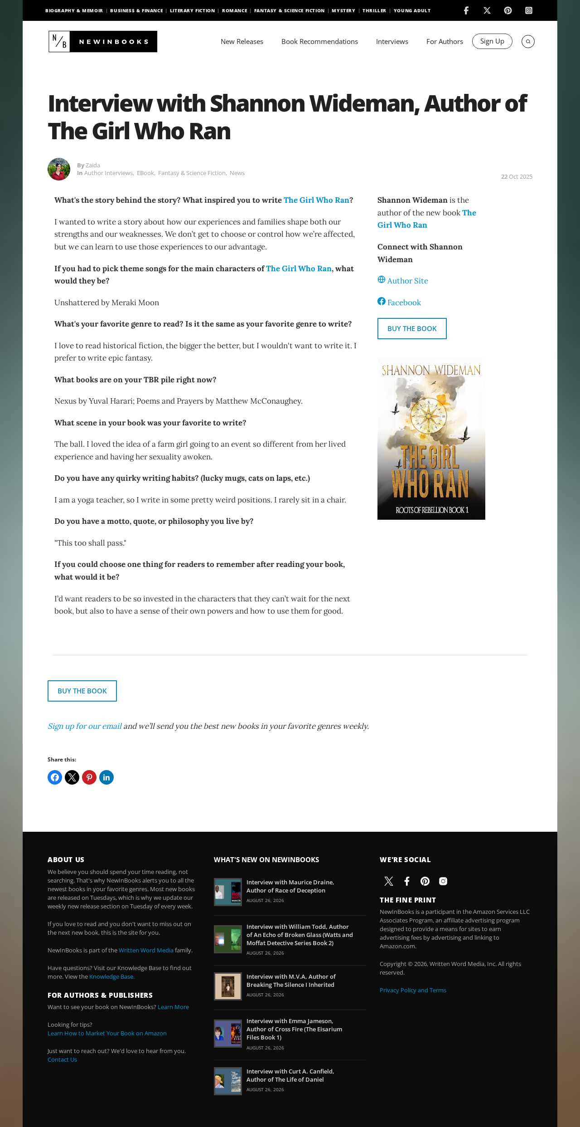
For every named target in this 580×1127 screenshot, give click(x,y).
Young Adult (412, 10)
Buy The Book (412, 328)
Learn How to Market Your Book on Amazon (107, 1033)
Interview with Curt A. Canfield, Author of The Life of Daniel (290, 1075)
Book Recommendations (319, 41)
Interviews (392, 41)
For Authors (444, 41)
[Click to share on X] (72, 777)
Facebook (404, 302)
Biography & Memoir (74, 10)
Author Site (407, 281)
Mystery (343, 10)
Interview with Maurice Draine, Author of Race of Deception (290, 886)
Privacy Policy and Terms (413, 990)
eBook (145, 173)
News (237, 173)
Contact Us (62, 1059)
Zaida (93, 165)
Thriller (374, 10)
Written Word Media (146, 950)
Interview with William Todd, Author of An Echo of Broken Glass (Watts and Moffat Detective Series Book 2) (299, 934)
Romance (234, 10)
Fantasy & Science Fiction (289, 10)
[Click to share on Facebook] (55, 777)
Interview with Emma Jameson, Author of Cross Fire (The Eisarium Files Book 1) (294, 1029)
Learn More (173, 1007)
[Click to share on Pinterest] (89, 777)
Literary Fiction (192, 10)
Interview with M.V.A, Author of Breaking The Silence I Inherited (291, 980)
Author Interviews (108, 173)
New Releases (242, 41)
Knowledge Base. (112, 976)
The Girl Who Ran (316, 200)
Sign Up (492, 40)
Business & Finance (136, 10)
